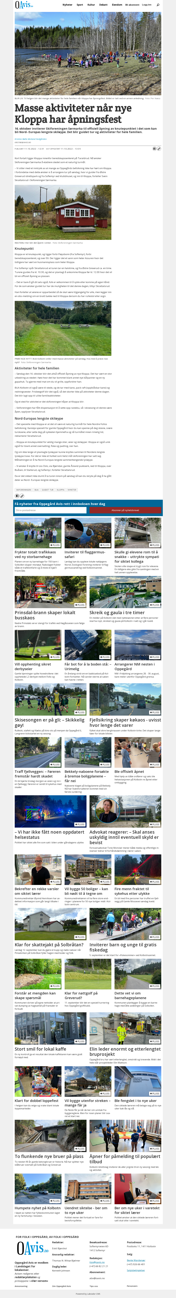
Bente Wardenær (136, 1260)
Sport (80, 4)
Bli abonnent (132, 4)
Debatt (103, 4)
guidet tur (47, 489)
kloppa (60, 489)
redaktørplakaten (26, 1277)
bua (37, 489)
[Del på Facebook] (154, 149)
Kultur (91, 4)
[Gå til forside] (24, 4)
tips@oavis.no (97, 1262)
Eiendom (117, 4)
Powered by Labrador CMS (88, 1294)
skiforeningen (23, 489)
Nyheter (67, 4)
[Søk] (158, 5)
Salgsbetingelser (136, 1270)
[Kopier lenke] (159, 149)
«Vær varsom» (39, 1281)
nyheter (72, 489)
